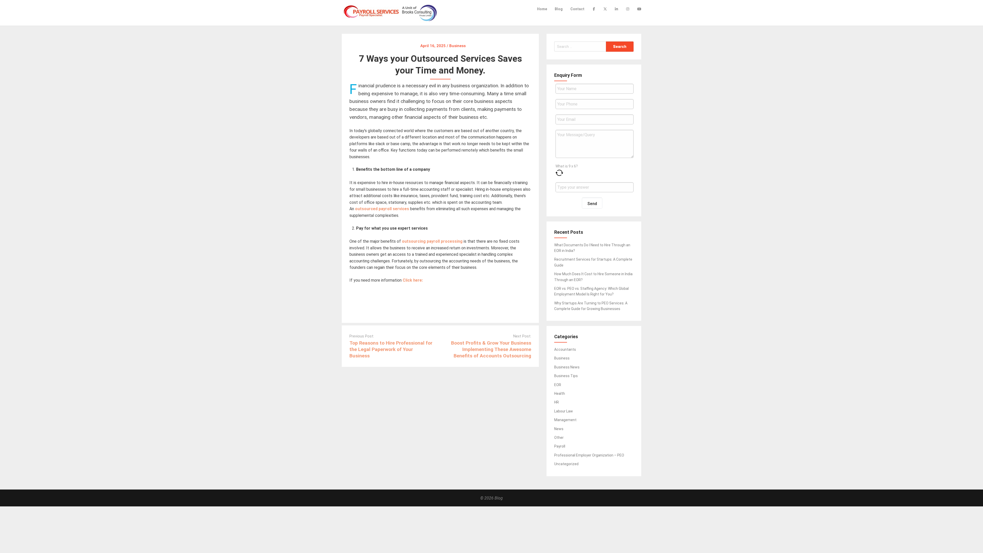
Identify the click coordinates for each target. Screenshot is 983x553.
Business (562, 358)
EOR (557, 385)
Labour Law (563, 411)
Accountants (565, 349)
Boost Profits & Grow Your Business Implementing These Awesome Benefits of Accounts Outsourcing (491, 349)
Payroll (559, 446)
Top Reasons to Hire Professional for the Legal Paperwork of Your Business (390, 349)
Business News (567, 367)
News (558, 429)
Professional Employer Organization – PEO (589, 455)
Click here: (413, 280)
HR (556, 402)
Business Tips (566, 376)
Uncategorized (566, 464)
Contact (577, 9)
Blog (559, 9)
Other (559, 437)
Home (542, 9)
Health (559, 393)
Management (565, 420)
